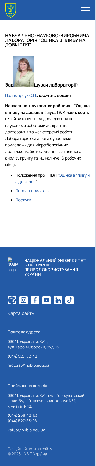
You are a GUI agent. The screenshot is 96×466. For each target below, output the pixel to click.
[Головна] (10, 10)
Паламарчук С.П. (21, 95)
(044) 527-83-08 (22, 420)
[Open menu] (85, 10)
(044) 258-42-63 (22, 415)
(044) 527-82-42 (22, 356)
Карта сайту (21, 313)
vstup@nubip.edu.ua (26, 430)
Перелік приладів (32, 190)
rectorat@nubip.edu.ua (28, 365)
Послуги (23, 200)
